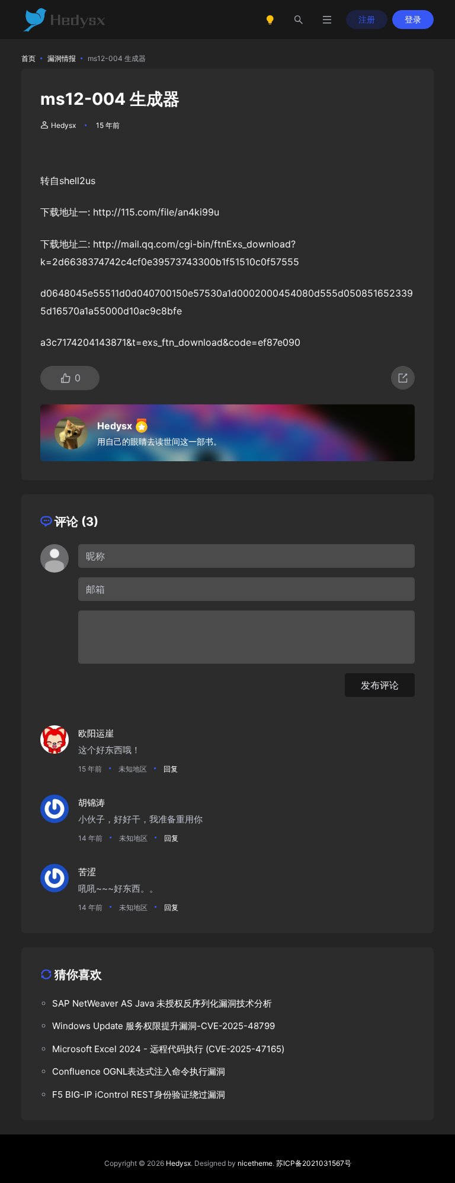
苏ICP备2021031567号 (313, 1163)
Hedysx (63, 125)
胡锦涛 (91, 802)
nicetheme (255, 1163)
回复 (171, 768)
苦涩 (87, 871)
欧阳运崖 (96, 733)
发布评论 (380, 685)
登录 (413, 19)
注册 (366, 19)
